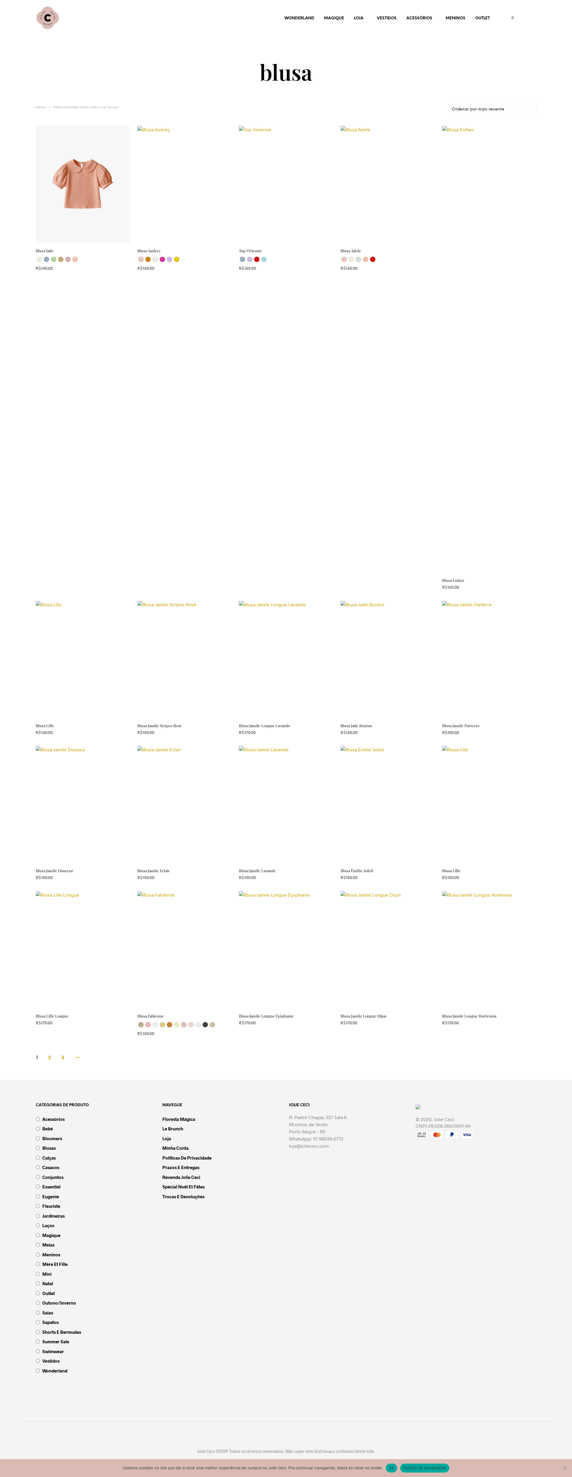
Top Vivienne (250, 250)
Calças (49, 1157)
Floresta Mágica (178, 1119)
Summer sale (55, 1341)
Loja (358, 18)
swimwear (53, 1351)
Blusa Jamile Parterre (461, 725)
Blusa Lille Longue (52, 1015)
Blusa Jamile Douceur (54, 870)
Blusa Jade (45, 250)
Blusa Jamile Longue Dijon (363, 1015)
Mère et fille (55, 1264)
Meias (48, 1244)
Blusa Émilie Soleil (357, 870)
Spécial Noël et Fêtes (183, 1186)
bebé (47, 1128)
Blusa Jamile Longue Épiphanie (266, 1015)
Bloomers (52, 1138)
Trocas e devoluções (183, 1196)
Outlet (482, 18)
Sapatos (50, 1322)
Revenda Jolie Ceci (181, 1177)
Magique (334, 18)
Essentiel (51, 1186)
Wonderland (299, 18)
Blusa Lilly (45, 725)
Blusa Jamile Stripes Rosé (159, 725)
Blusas (49, 1148)
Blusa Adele (351, 250)
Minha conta (175, 1148)
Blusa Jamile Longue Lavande (264, 725)
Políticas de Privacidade (187, 1157)
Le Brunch (172, 1128)
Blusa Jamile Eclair (153, 870)
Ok (391, 1467)
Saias (47, 1312)
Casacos (50, 1167)
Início (41, 107)
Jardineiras (53, 1216)
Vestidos (387, 18)
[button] (509, 18)
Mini (47, 1274)
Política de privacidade (424, 1467)
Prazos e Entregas (180, 1167)
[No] (565, 1468)
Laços (48, 1225)
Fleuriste (51, 1206)
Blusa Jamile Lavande (257, 870)
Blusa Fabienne (150, 1015)
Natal (47, 1283)
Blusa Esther (453, 580)
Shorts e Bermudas (61, 1332)
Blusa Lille (451, 870)
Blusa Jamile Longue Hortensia (469, 1015)
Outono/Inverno (59, 1302)
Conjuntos (52, 1177)
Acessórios (419, 18)
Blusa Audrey (149, 250)
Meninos (455, 18)
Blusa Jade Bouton (356, 725)
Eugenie (50, 1196)
